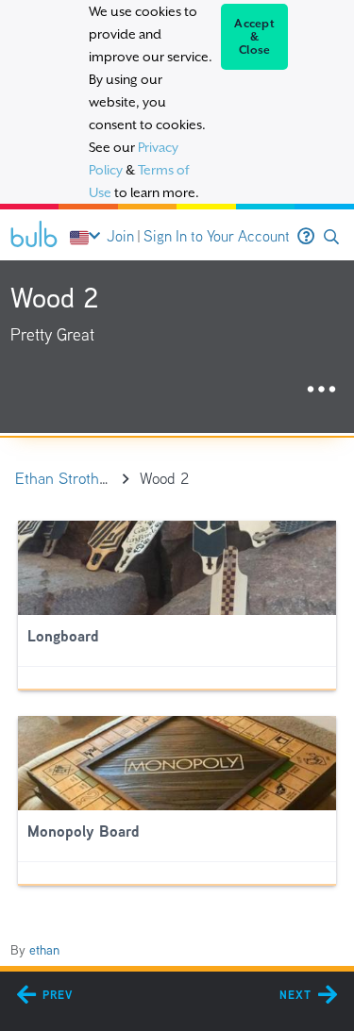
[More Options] (321, 390)
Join (120, 236)
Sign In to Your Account (216, 236)
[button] (331, 237)
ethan (44, 949)
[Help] (305, 236)
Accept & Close (254, 37)
